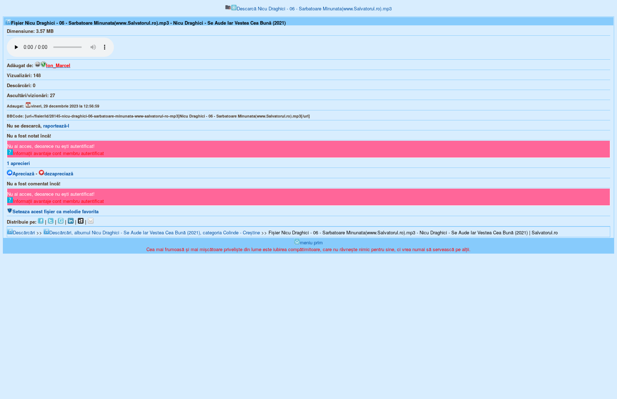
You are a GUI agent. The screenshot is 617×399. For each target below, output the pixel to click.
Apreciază (23, 173)
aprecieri (18, 163)
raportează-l (56, 125)
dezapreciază (58, 173)
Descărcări (24, 232)
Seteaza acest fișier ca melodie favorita (55, 211)
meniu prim (311, 242)
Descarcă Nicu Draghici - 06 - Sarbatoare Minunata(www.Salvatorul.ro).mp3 (314, 8)
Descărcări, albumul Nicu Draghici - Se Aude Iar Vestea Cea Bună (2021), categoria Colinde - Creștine (154, 232)
